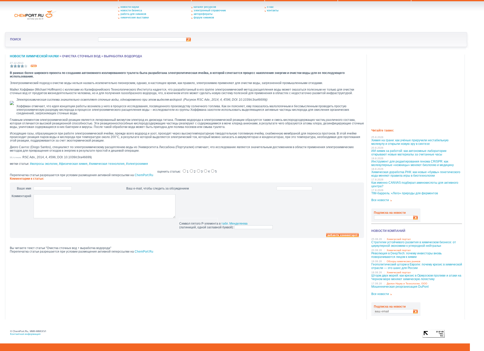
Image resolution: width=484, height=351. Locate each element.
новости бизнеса (131, 10)
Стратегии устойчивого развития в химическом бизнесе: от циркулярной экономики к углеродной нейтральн (413, 244)
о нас (270, 6)
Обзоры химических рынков (403, 261)
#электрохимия (137, 164)
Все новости (380, 200)
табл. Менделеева (234, 223)
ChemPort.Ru (144, 175)
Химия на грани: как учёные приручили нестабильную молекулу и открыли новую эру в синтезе (409, 142)
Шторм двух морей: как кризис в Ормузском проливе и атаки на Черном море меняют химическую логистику (416, 277)
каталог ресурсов (205, 6)
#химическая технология (107, 164)
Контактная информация (25, 334)
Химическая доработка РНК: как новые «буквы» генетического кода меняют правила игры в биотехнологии (415, 173)
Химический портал (399, 239)
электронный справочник (210, 10)
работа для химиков (133, 13)
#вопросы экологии (43, 164)
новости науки (129, 6)
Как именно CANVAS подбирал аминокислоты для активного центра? (414, 184)
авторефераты (203, 13)
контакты (273, 10)
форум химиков (204, 17)
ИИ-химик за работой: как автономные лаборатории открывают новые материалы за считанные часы (408, 152)
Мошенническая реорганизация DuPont (400, 286)
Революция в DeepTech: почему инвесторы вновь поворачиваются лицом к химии (406, 255)
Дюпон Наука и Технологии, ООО (407, 283)
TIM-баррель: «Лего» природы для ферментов (404, 193)
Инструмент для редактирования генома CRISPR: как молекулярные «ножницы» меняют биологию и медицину (412, 163)
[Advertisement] (416, 90)
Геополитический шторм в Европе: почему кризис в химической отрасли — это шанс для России (416, 266)
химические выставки (134, 17)
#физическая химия (73, 164)
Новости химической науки (34, 56)
